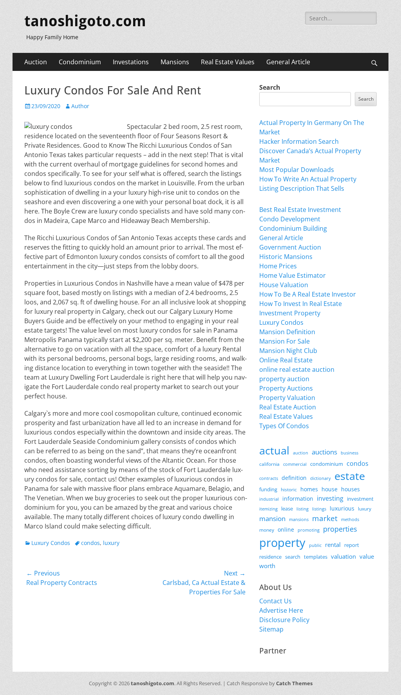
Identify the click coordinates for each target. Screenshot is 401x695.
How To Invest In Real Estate (300, 303)
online (286, 529)
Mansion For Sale (284, 341)
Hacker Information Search (299, 141)
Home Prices (278, 266)
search (292, 556)
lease (287, 508)
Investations (131, 62)
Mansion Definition (287, 332)
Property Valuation (287, 397)
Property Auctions (286, 388)
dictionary (320, 478)
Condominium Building (293, 228)
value (366, 556)
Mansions (175, 62)
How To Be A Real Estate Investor (307, 294)
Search (269, 87)
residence (270, 556)
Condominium (80, 62)
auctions (324, 451)
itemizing (268, 509)
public (315, 545)
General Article (288, 62)
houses (350, 489)
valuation (343, 556)
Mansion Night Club (288, 350)
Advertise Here (281, 610)
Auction (35, 62)
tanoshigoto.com (85, 21)
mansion (272, 518)
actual (274, 450)
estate (349, 476)
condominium (326, 464)
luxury (111, 543)
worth (267, 566)
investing (330, 498)
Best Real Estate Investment (300, 209)
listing (302, 509)
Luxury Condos (50, 543)
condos (90, 543)
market (325, 518)
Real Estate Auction (287, 407)
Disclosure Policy (284, 619)
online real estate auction (296, 369)
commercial (295, 464)
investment (360, 499)
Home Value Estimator (292, 275)
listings (319, 509)
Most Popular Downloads (296, 169)
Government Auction (290, 247)
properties (340, 529)
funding (268, 489)
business (349, 453)
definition (294, 477)
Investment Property (289, 313)
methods (350, 519)
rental (333, 544)
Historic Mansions (285, 256)
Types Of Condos (284, 426)
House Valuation (283, 285)
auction (300, 453)
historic (289, 489)
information (297, 498)
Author (80, 106)
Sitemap (271, 629)
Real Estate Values (228, 62)
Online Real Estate (285, 360)
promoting (309, 530)
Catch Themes (294, 683)
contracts (268, 478)
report (351, 544)
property (282, 542)
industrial (269, 499)
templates (315, 556)
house (330, 489)
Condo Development (289, 219)
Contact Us (275, 601)
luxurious (342, 508)
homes (309, 489)
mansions (299, 519)
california (269, 464)
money (266, 530)
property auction (284, 379)
